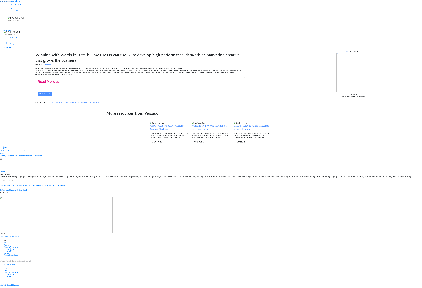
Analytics (56, 102)
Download (44, 94)
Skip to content (5, 1)
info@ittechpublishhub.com (9, 285)
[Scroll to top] (1, 287)
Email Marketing (71, 102)
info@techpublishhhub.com (9, 236)
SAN (98, 102)
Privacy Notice (104, 89)
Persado (48, 65)
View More (157, 142)
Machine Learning (88, 102)
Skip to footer (15, 1)
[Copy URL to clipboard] (16, 147)
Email (63, 102)
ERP (79, 102)
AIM (51, 102)
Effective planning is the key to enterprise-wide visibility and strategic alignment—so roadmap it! (33, 185)
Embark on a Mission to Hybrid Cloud (13, 190)
